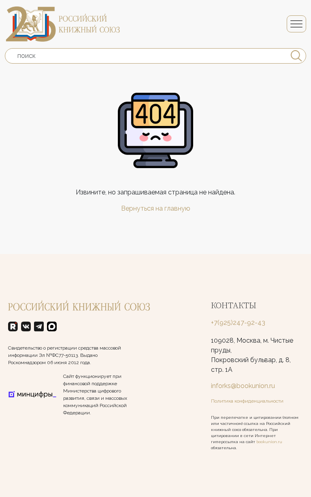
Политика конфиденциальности (247, 401)
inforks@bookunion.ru (243, 386)
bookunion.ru (269, 441)
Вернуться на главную (155, 208)
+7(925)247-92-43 (238, 322)
